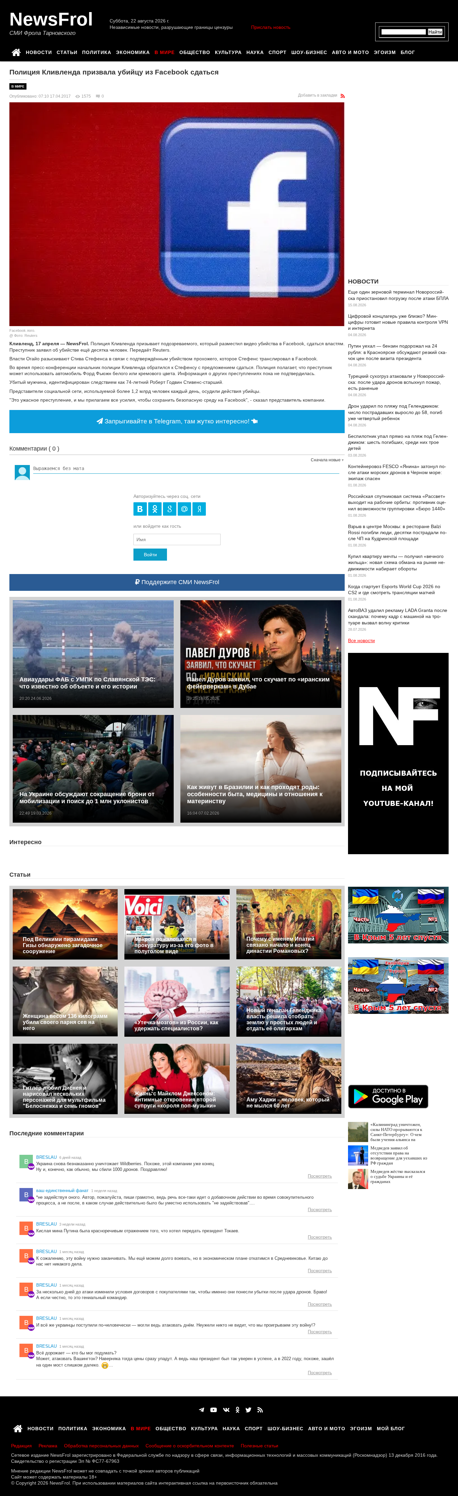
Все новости (361, 640)
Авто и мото (350, 51)
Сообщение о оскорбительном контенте (190, 1445)
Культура (228, 51)
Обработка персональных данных (101, 1445)
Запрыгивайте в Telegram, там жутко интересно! (177, 421)
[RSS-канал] (343, 96)
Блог (408, 51)
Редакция (21, 1445)
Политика (96, 51)
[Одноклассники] (237, 1410)
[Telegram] (201, 1410)
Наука (255, 51)
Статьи (67, 51)
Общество (194, 51)
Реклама (48, 1445)
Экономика (133, 51)
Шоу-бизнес (309, 51)
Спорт (278, 51)
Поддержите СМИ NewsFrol (179, 582)
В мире (165, 51)
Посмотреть (320, 1176)
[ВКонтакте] (226, 1410)
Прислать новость (270, 27)
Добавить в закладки (317, 95)
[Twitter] (248, 1410)
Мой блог (391, 1427)
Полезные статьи (259, 1445)
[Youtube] (213, 1410)
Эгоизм (385, 51)
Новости (39, 51)
